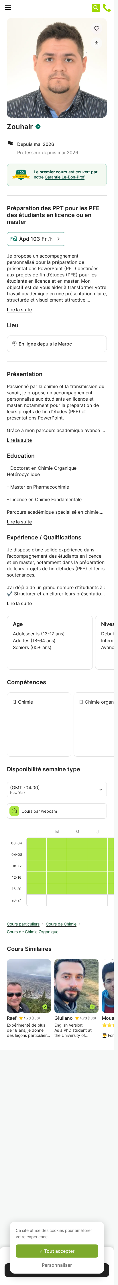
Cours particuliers (23, 923)
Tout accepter (58, 1251)
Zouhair (20, 126)
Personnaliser (57, 1265)
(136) (36, 1018)
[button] (96, 28)
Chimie (25, 702)
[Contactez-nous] (107, 8)
